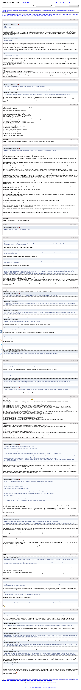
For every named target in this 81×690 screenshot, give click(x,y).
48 (70, 14)
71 (27, 15)
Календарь (71, 2)
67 (21, 15)
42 (61, 14)
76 (34, 15)
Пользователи (66, 2)
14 (22, 14)
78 (37, 15)
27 (40, 14)
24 (36, 14)
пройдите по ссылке (52, 682)
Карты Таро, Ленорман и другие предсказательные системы (42, 10)
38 (56, 14)
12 (19, 14)
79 (38, 15)
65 (18, 15)
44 (64, 14)
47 (69, 14)
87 (49, 15)
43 (63, 14)
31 (46, 14)
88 (51, 15)
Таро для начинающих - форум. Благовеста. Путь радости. (15, 10)
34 (50, 14)
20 (30, 14)
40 (59, 14)
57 (7, 15)
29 (43, 14)
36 (53, 14)
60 (11, 15)
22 (33, 14)
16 (24, 14)
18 (27, 14)
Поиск (61, 2)
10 (16, 14)
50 (73, 14)
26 (39, 14)
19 (29, 14)
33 (49, 14)
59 (10, 15)
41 (60, 14)
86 (48, 15)
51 (74, 14)
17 (26, 14)
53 (77, 14)
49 (71, 14)
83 (44, 15)
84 (45, 15)
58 (8, 15)
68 (22, 15)
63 (15, 15)
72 (28, 15)
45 (66, 14)
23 (34, 14)
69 (24, 15)
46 (67, 14)
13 (20, 14)
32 (47, 14)
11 (17, 14)
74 (31, 15)
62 (14, 15)
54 (2, 15)
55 (4, 15)
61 (12, 15)
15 (23, 14)
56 (5, 15)
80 (39, 15)
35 (51, 14)
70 (25, 15)
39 (57, 14)
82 (42, 15)
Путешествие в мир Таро (61, 10)
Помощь (57, 2)
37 (54, 14)
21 (32, 14)
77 (35, 15)
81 (41, 15)
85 (47, 15)
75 (32, 15)
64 (17, 15)
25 (37, 14)
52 (76, 14)
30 (44, 14)
